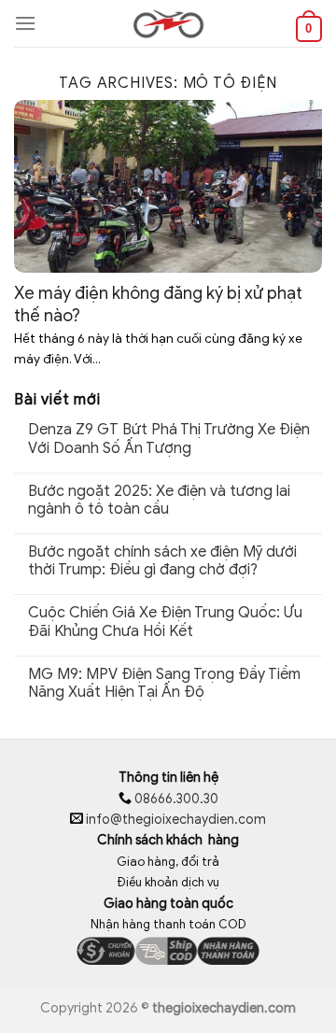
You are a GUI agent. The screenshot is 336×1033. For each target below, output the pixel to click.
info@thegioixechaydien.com (176, 820)
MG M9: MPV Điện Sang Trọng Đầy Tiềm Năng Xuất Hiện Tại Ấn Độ (164, 683)
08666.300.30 (175, 799)
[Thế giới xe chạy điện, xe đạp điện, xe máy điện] (168, 23)
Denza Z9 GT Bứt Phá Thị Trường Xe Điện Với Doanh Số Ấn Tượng (169, 439)
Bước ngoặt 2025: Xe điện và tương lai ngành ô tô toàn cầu (159, 500)
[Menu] (25, 23)
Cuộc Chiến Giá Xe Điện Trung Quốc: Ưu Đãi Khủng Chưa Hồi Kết (165, 622)
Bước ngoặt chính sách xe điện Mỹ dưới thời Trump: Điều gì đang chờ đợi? (162, 561)
